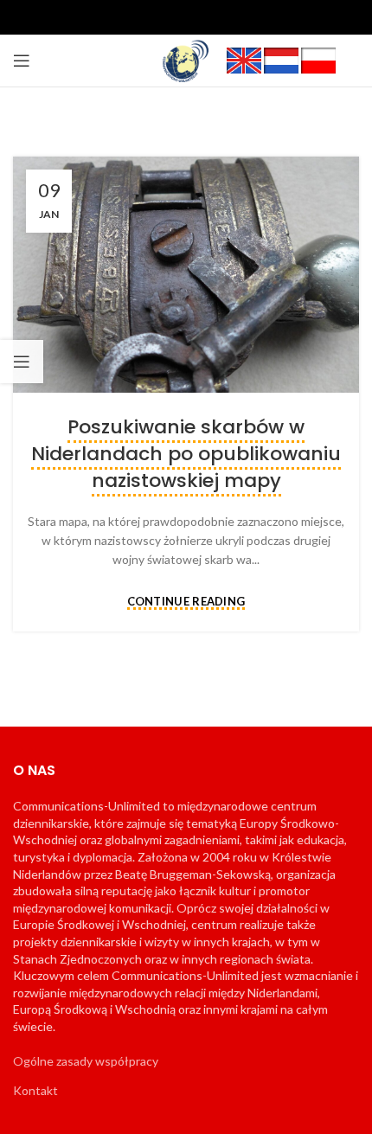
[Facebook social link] (130, 17)
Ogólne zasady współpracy (85, 1061)
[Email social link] (186, 17)
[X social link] (158, 17)
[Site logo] (186, 59)
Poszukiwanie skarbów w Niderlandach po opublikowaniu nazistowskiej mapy (186, 453)
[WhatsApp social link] (241, 17)
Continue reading (186, 602)
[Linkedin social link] (213, 17)
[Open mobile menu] (21, 60)
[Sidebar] (21, 361)
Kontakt (35, 1090)
